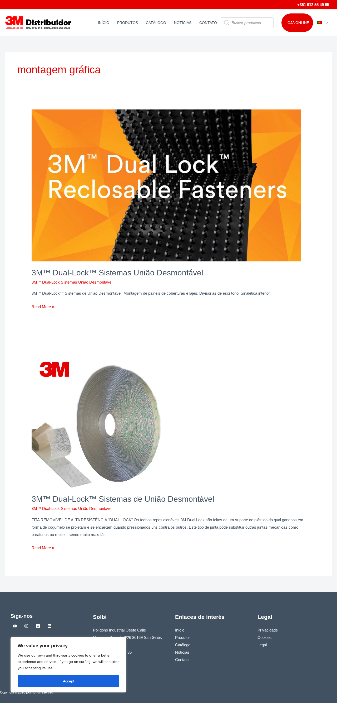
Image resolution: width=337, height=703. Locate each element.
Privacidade (267, 630)
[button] (325, 23)
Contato (208, 23)
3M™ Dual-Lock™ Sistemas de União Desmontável (123, 499)
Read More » (43, 306)
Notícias (182, 23)
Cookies (264, 637)
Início (103, 23)
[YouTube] (15, 626)
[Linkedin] (49, 626)
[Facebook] (38, 626)
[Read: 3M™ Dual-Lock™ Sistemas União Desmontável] (166, 185)
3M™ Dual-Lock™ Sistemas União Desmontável (117, 272)
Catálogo (156, 23)
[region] (68, 664)
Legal (262, 645)
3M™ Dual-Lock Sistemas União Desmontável (72, 282)
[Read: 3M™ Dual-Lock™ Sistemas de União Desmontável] (97, 421)
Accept (68, 681)
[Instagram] (26, 626)
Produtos (127, 23)
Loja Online (297, 23)
